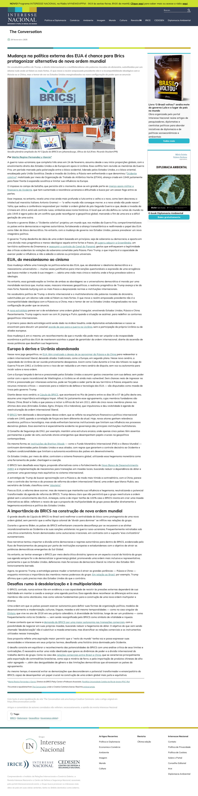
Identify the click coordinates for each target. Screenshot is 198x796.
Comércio (74, 20)
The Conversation (26, 31)
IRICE (148, 20)
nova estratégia (18, 310)
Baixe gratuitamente (169, 217)
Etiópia (11, 613)
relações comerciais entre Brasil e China (79, 654)
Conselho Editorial (177, 763)
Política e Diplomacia (55, 20)
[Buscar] (189, 10)
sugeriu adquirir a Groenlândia (114, 242)
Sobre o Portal (175, 757)
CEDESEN (159, 20)
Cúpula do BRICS (49, 394)
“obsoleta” (55, 485)
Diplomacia (22, 718)
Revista (136, 20)
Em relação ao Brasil (103, 574)
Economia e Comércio (109, 747)
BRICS (13, 414)
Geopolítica (34, 718)
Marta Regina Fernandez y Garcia (31, 157)
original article (89, 687)
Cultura (123, 20)
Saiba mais (169, 141)
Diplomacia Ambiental (179, 20)
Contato (172, 741)
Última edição (144, 741)
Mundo (112, 20)
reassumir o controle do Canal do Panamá (72, 246)
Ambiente (88, 20)
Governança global (49, 718)
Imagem (101, 20)
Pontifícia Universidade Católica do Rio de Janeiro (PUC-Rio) (106, 682)
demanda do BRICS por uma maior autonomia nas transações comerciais (84, 622)
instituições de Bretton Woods (48, 443)
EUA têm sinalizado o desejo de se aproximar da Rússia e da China (80, 354)
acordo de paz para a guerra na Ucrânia (70, 326)
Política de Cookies (177, 752)
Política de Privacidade (179, 747)
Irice (170, 768)
